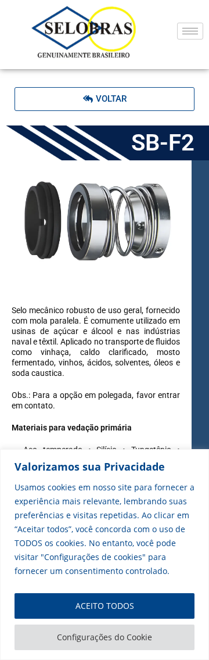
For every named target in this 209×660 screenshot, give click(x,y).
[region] (104, 554)
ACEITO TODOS (104, 605)
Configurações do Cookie (104, 637)
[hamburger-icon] (190, 31)
